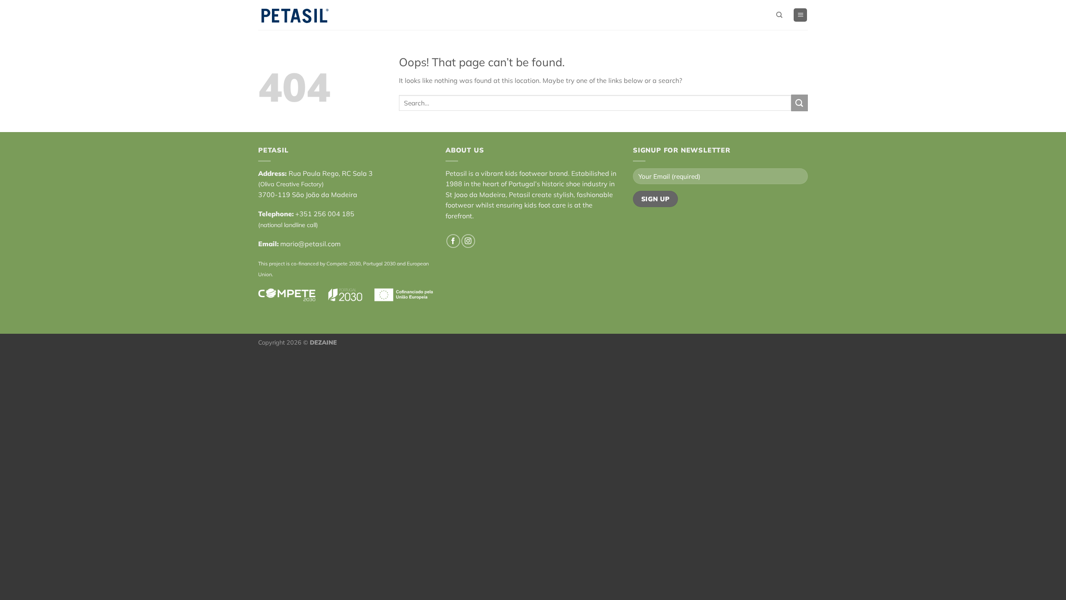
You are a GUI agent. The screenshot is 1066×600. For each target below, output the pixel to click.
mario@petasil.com (310, 244)
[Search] (779, 15)
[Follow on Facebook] (453, 241)
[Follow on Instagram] (468, 241)
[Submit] (799, 103)
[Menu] (800, 15)
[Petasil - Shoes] (294, 15)
